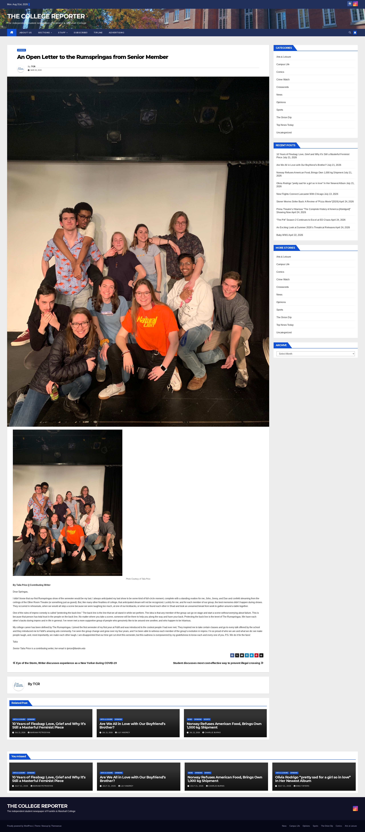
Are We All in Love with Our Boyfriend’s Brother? (132, 725)
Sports (207, 719)
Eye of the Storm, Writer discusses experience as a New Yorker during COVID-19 (66, 663)
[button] (350, 32)
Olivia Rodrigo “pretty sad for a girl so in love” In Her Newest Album (311, 183)
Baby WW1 (282, 235)
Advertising (116, 32)
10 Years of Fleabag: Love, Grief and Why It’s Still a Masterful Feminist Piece (49, 725)
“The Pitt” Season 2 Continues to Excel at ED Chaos (303, 220)
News (190, 719)
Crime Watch (283, 79)
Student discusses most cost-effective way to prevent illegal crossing (217, 663)
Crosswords (282, 87)
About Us (26, 32)
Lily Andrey (123, 733)
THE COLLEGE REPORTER (46, 16)
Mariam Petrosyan (40, 733)
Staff (62, 32)
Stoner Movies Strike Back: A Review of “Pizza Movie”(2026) (307, 201)
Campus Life (283, 64)
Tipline (98, 32)
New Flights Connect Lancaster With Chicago (300, 194)
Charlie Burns (213, 733)
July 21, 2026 (22, 786)
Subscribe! (80, 32)
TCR (33, 66)
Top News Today (285, 125)
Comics (280, 72)
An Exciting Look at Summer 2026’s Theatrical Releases (305, 227)
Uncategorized (284, 132)
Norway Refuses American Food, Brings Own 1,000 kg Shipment (224, 725)
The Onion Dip (284, 117)
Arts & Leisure (19, 719)
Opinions (21, 50)
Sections (44, 32)
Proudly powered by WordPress (20, 826)
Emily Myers (302, 786)
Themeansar (56, 826)
